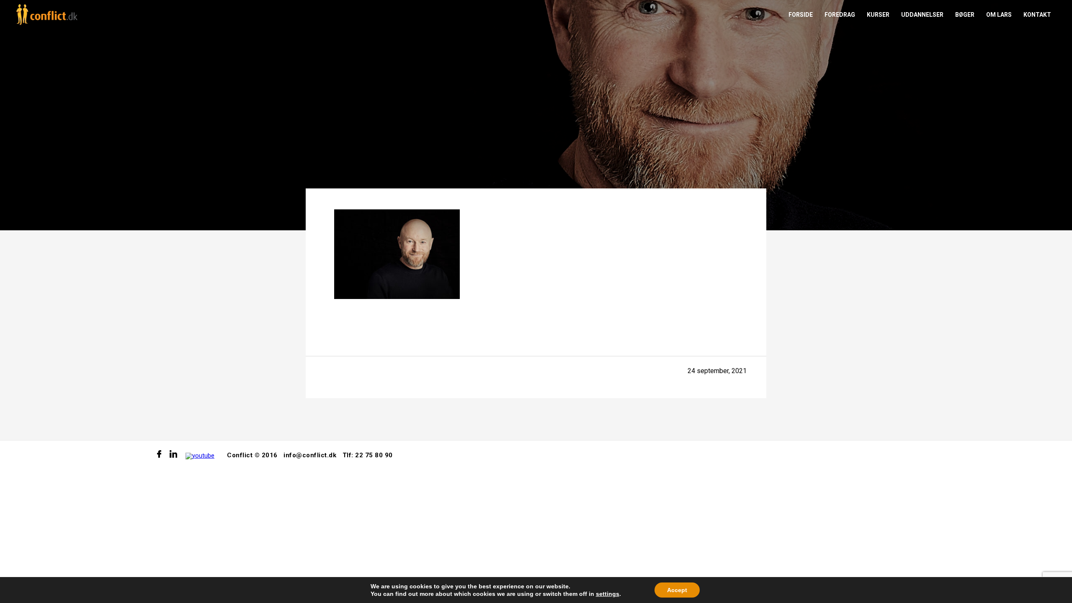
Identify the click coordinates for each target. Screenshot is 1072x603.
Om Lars (999, 14)
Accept (677, 590)
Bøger (964, 14)
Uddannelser (922, 14)
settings (607, 593)
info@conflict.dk (309, 455)
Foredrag (840, 14)
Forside (801, 14)
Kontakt (1037, 14)
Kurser (878, 14)
